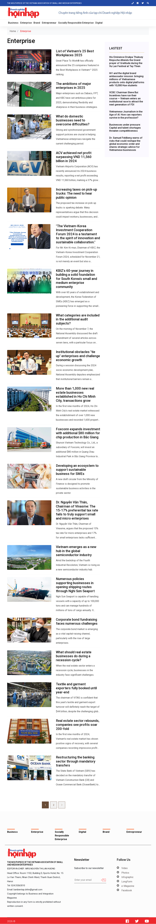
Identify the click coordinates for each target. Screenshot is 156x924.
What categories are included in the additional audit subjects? (77, 319)
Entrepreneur (49, 22)
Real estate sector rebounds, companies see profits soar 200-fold (77, 725)
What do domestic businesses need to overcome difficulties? (72, 120)
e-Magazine (127, 886)
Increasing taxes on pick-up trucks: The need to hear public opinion (76, 193)
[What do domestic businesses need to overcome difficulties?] (29, 126)
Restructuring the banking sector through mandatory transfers (75, 761)
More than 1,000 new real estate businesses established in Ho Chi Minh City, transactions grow (76, 394)
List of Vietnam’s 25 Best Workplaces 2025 (75, 53)
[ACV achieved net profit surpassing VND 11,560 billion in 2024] (29, 163)
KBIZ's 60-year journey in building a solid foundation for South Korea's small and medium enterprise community (76, 279)
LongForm (126, 881)
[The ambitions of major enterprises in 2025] (29, 94)
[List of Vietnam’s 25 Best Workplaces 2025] (29, 61)
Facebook (126, 890)
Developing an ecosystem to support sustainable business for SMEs (77, 470)
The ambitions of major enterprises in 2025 (73, 86)
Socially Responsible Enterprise (76, 22)
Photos (125, 872)
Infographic (127, 877)
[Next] (61, 805)
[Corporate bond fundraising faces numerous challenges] (29, 630)
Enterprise (26, 22)
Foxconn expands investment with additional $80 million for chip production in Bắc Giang (78, 433)
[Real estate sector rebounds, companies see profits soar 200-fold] (29, 731)
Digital (99, 22)
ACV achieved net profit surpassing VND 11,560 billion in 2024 (74, 157)
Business (13, 22)
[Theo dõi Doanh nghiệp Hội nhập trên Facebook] (136, 3)
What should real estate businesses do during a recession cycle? (73, 656)
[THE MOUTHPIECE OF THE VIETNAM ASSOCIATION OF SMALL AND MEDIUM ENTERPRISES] (21, 853)
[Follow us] (127, 922)
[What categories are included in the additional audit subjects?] (29, 325)
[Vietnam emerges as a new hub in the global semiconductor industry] (29, 557)
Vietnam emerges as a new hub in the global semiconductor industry (76, 551)
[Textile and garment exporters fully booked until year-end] (29, 694)
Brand (37, 22)
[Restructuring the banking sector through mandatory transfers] (29, 767)
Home (13, 31)
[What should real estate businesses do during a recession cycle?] (29, 662)
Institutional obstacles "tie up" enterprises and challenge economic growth (78, 356)
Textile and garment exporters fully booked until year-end (76, 688)
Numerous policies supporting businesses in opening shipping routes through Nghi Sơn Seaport (75, 585)
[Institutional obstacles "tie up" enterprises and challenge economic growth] (29, 362)
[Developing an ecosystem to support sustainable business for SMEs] (29, 476)
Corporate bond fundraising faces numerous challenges (77, 621)
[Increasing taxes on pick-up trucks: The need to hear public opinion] (29, 200)
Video (124, 868)
